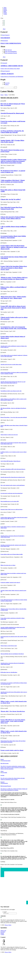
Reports (5, 10)
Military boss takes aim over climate (8, 565)
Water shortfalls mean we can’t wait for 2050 (10, 501)
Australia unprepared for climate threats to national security (13, 477)
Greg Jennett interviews (8, 257)
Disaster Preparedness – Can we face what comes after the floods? (14, 417)
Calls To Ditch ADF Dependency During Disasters (10, 461)
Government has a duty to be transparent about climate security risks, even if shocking (14, 327)
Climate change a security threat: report (9, 645)
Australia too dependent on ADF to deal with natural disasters (13, 469)
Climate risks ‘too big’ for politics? (11, 199)
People (5, 8)
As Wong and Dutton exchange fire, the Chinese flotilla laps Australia (12, 131)
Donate (5, 12)
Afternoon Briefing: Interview (7, 653)
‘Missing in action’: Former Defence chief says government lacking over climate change (14, 278)
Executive (3, 931)
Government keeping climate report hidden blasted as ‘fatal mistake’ (13, 236)
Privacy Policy (8, 925)
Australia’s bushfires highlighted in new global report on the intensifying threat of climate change (13, 628)
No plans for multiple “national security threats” (10, 582)
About (4, 7)
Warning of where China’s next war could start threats (11, 509)
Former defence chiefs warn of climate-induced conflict (12, 554)
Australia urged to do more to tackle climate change (11, 364)
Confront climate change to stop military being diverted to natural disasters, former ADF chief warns (14, 518)
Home (2, 94)
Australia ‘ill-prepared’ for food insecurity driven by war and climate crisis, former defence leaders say (13, 382)
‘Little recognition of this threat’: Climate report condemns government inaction (13, 181)
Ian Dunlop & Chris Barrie (18, 653)
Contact (5, 14)
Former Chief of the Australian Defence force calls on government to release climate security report (14, 268)
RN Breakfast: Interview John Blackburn (9, 672)
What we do (3, 930)
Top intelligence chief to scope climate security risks (11, 390)
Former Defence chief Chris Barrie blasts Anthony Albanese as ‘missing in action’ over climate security (14, 247)
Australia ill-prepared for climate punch (12, 113)
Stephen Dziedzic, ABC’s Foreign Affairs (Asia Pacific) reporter (12, 141)
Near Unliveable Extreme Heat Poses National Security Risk (11, 208)
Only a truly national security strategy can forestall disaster (13, 485)
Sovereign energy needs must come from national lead (11, 493)
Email (5, 912)
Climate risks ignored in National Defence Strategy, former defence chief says (13, 217)
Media (4, 11)
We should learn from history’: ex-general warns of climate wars (13, 171)
